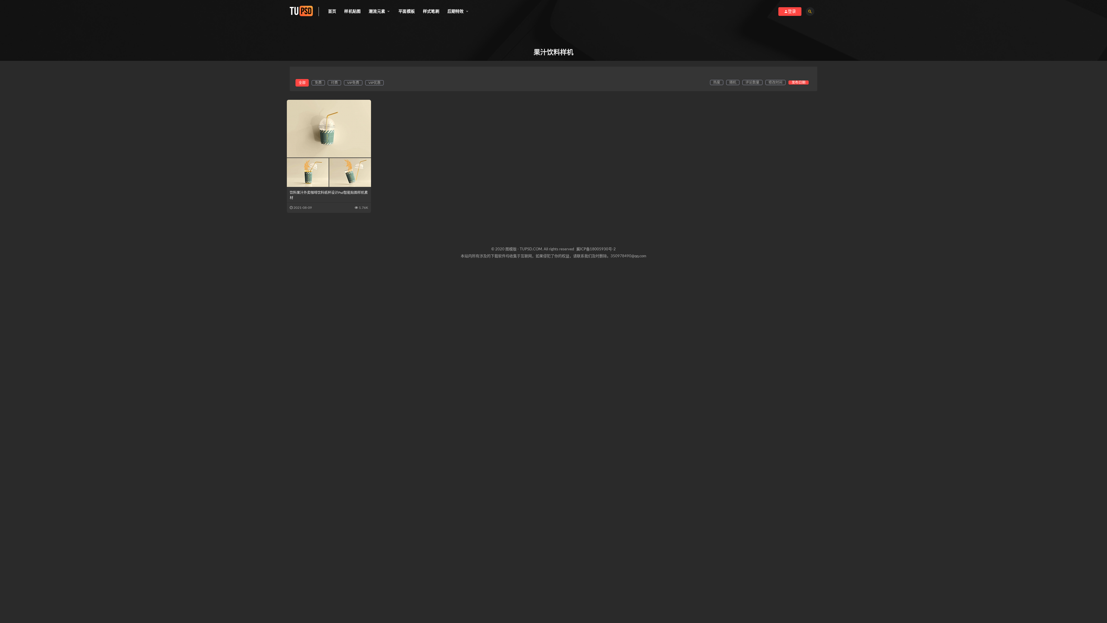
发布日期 (798, 82)
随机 (732, 82)
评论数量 (752, 82)
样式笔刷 (431, 12)
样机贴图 (352, 12)
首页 (332, 12)
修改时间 (775, 82)
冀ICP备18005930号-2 (596, 249)
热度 (716, 82)
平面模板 (406, 12)
